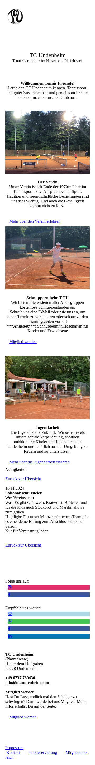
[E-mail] (10, 614)
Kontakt (13, 752)
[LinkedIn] (10, 636)
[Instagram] (10, 587)
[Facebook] (9, 594)
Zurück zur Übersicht (23, 479)
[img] (27, 16)
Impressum (14, 748)
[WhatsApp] (10, 621)
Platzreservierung (42, 752)
